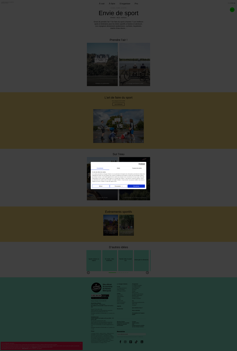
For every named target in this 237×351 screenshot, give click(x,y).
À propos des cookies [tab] (137, 168)
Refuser (100, 186)
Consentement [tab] (100, 168)
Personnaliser (118, 186)
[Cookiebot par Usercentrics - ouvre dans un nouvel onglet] (139, 164)
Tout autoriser (136, 186)
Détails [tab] (118, 168)
